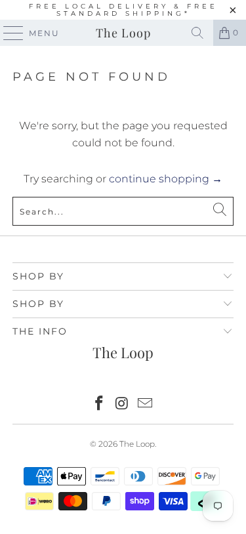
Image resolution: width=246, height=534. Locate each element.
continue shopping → (165, 179)
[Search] (197, 33)
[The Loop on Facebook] (100, 404)
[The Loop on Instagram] (123, 404)
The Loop (123, 33)
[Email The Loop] (145, 404)
